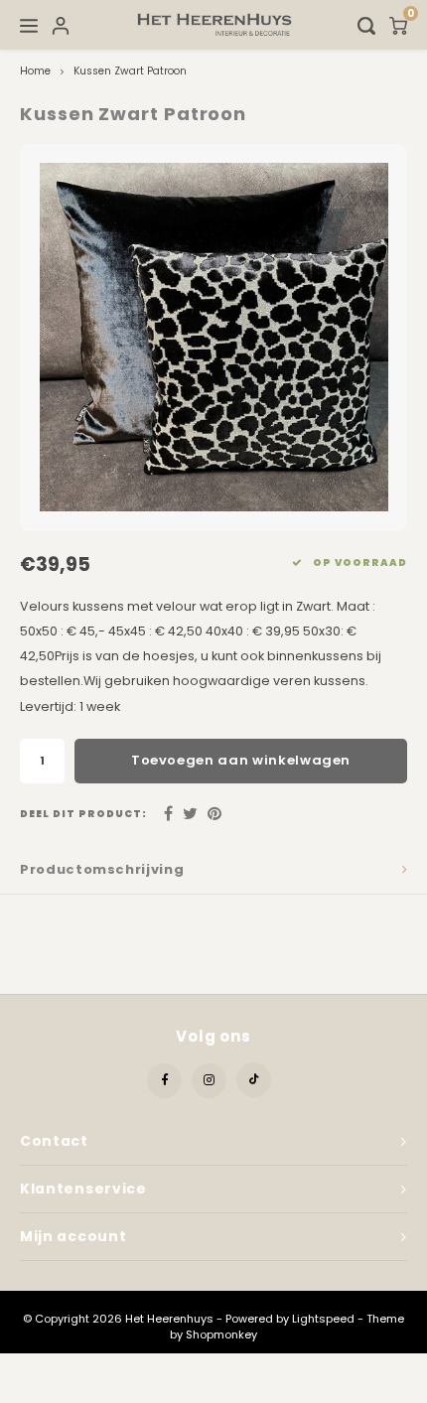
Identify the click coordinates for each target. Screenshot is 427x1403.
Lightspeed (323, 1319)
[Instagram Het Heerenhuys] (209, 1080)
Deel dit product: (83, 813)
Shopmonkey (221, 1334)
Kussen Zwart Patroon (130, 71)
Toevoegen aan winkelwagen (241, 760)
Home (35, 71)
